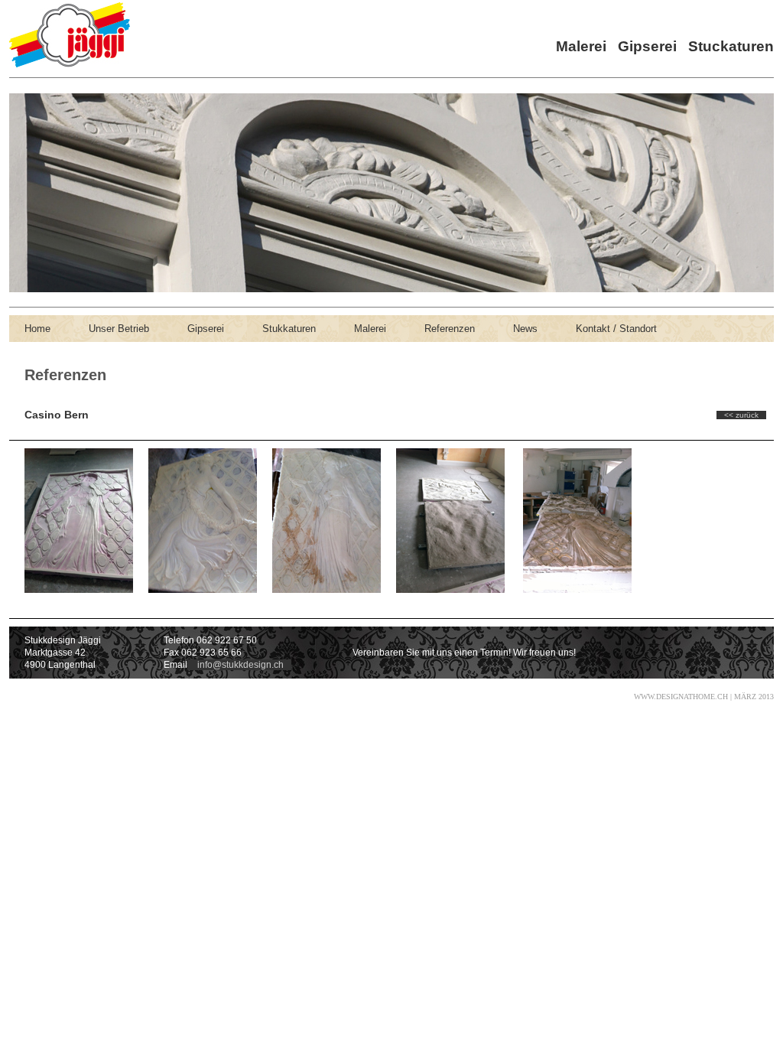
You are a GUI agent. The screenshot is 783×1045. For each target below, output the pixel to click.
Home (37, 328)
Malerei (370, 328)
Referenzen (449, 328)
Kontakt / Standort (616, 328)
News (525, 328)
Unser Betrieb (119, 328)
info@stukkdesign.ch (239, 664)
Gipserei (205, 328)
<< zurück (741, 415)
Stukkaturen (289, 328)
